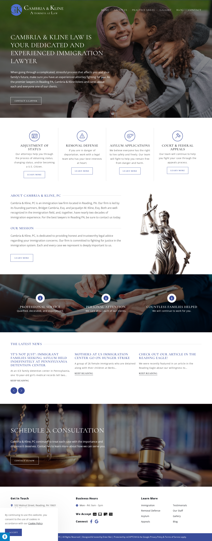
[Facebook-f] (91, 521)
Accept (13, 532)
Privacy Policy (156, 537)
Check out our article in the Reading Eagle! (167, 356)
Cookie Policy (35, 523)
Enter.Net (107, 537)
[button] (21, 390)
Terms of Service (173, 537)
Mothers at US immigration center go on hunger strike (102, 356)
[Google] (96, 521)
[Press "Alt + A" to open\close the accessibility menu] (5, 537)
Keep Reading (20, 380)
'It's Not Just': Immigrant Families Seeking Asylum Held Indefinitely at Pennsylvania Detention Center (39, 359)
